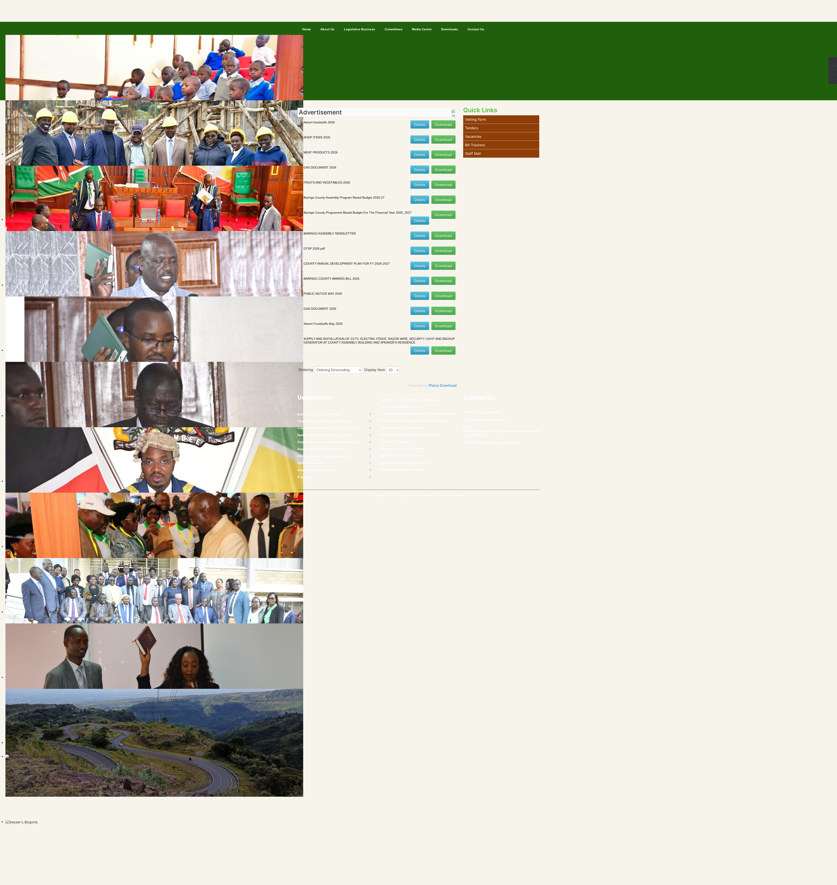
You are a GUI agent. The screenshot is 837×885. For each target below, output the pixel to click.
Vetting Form (475, 119)
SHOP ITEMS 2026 (317, 137)
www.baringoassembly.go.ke (498, 442)
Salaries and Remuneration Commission (410, 400)
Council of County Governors (402, 455)
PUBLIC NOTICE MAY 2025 (323, 293)
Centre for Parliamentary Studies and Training (414, 420)
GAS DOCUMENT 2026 (320, 167)
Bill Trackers (475, 145)
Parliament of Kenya (395, 441)
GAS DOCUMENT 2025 (320, 308)
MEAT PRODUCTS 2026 (321, 152)
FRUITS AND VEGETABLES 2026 (327, 182)
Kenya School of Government (402, 427)
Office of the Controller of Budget (405, 462)
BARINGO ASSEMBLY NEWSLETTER (330, 233)
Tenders (471, 128)
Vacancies (473, 136)
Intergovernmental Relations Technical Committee (417, 413)
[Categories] (453, 113)
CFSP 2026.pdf (314, 248)
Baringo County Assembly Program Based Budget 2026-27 (344, 197)
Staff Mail (473, 153)
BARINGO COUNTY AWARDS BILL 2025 (331, 278)
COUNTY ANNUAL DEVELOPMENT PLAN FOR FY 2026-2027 (347, 263)
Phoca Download (443, 385)
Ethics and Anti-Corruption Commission (410, 434)
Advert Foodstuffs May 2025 (323, 323)
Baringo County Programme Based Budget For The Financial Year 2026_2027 (358, 212)
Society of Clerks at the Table (402, 448)
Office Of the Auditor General (402, 469)
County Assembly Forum (398, 406)
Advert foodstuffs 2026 (319, 122)
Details (419, 124)
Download (443, 124)
